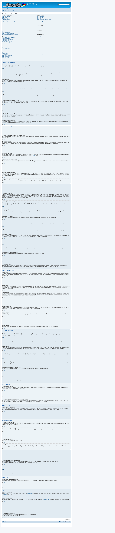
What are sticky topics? (5, 57)
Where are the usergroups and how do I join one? (44, 19)
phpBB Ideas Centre (46, 499)
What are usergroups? (40, 18)
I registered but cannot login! (6, 19)
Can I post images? (5, 54)
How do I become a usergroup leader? (42, 20)
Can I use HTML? (4, 52)
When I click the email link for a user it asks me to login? (10, 34)
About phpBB (4, 494)
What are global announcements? (7, 55)
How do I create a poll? (5, 40)
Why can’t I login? (4, 20)
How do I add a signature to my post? (7, 39)
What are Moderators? (40, 17)
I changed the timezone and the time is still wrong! (9, 29)
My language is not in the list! (6, 30)
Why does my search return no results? (42, 36)
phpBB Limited (29, 493)
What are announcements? (6, 56)
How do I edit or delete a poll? (6, 42)
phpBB (34, 155)
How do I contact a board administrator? (42, 54)
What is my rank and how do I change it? (8, 33)
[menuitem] (8, 9)
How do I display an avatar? (6, 32)
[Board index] (14, 4)
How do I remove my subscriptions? (42, 44)
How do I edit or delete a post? (6, 38)
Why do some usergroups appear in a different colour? (45, 21)
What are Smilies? (4, 53)
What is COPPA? (4, 17)
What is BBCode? (4, 51)
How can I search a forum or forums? (42, 35)
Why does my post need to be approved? (8, 47)
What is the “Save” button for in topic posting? (8, 46)
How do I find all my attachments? (42, 48)
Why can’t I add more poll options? (7, 41)
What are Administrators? (40, 16)
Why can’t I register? (5, 18)
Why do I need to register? (6, 16)
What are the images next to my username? (8, 31)
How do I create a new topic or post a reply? (8, 37)
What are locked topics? (5, 58)
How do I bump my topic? (6, 48)
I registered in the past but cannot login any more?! (9, 21)
